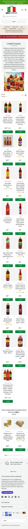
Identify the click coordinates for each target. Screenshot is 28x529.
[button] (25, 9)
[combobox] (14, 16)
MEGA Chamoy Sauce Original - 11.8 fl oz (20, 153)
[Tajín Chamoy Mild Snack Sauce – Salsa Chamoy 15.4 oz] (7, 242)
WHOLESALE (21, 28)
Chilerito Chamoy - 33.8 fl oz (20, 253)
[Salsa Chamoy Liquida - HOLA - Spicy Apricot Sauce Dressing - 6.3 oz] (20, 209)
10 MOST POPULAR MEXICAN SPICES (14, 32)
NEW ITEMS (15, 27)
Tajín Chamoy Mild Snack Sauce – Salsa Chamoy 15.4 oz (8, 255)
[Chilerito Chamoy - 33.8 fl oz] (20, 242)
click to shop (20, 3)
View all (14, 414)
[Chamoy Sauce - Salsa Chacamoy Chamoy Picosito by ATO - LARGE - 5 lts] (20, 341)
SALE (22, 27)
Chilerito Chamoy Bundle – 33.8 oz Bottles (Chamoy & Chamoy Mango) (8, 120)
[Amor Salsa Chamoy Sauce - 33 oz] (7, 173)
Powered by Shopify (16, 525)
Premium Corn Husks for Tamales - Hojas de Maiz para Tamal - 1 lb (20, 436)
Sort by (3, 94)
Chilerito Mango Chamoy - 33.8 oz (7, 286)
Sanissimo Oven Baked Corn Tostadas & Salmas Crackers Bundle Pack (8, 437)
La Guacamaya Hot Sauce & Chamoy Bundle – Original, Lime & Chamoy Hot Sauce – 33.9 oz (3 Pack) (8, 389)
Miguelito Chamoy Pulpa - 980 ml (8, 352)
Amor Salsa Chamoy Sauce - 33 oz (7, 185)
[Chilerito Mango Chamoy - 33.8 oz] (7, 275)
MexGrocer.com (8, 525)
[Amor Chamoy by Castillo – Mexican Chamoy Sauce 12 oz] (20, 275)
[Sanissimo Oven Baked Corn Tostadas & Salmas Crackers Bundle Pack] (8, 423)
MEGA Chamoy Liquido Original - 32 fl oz (7, 320)
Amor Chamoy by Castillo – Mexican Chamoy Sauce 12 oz (20, 287)
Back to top (13, 471)
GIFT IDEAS (7, 27)
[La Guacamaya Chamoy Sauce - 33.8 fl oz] (7, 209)
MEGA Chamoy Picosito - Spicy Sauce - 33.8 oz (20, 320)
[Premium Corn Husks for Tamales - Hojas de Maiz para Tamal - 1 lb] (20, 423)
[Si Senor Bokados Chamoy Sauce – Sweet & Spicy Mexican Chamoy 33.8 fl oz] (20, 107)
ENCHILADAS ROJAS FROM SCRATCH (14, 30)
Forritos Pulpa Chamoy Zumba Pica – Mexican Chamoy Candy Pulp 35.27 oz (20, 187)
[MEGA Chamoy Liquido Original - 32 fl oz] (7, 309)
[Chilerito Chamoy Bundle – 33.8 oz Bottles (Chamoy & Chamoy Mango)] (7, 107)
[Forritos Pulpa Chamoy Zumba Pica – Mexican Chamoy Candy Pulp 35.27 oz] (20, 173)
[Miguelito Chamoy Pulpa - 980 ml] (7, 341)
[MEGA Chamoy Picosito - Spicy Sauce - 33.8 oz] (20, 309)
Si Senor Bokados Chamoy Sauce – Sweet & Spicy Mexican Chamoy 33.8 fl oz (20, 121)
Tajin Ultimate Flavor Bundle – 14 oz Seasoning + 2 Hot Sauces (8, 154)
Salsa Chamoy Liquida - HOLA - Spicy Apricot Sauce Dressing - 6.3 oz (20, 222)
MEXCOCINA (13, 28)
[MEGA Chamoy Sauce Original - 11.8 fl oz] (20, 141)
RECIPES (5, 28)
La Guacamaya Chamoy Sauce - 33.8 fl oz (7, 220)
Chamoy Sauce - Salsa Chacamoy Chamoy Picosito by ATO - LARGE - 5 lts (20, 354)
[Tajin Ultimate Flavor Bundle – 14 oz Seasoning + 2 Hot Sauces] (7, 141)
